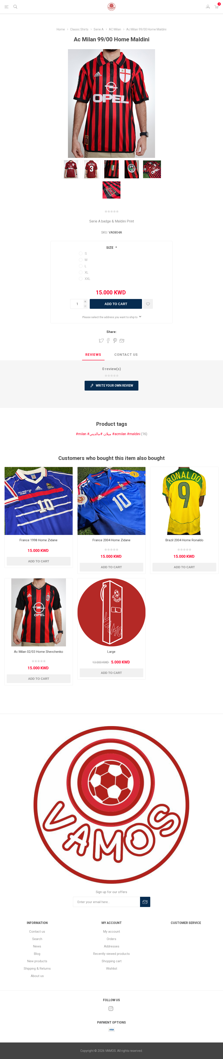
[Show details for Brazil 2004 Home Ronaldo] (184, 501)
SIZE (110, 248)
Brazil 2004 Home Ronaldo (184, 540)
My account (111, 932)
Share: (111, 332)
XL (86, 272)
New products (37, 961)
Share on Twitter (101, 340)
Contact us (37, 932)
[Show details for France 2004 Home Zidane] (112, 501)
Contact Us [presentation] (126, 355)
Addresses (111, 946)
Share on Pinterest (115, 340)
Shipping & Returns (37, 968)
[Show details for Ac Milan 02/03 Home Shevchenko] (39, 612)
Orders (111, 939)
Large (111, 652)
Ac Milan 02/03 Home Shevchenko (38, 652)
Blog (37, 954)
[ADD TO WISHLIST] (148, 304)
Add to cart (116, 304)
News (37, 946)
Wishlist (111, 968)
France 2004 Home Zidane (111, 540)
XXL (87, 279)
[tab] (93, 354)
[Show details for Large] (112, 612)
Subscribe (145, 902)
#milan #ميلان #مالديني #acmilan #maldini (108, 434)
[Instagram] (110, 1008)
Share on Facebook (108, 340)
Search (37, 939)
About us (37, 976)
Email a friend (122, 340)
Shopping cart (112, 961)
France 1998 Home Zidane (38, 540)
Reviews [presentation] (93, 355)
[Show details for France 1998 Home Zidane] (39, 501)
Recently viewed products (111, 954)
